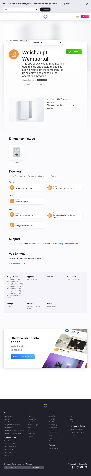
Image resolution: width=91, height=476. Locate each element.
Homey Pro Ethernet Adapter (12, 433)
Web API (51, 422)
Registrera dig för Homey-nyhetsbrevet (18, 464)
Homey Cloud (8, 416)
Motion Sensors (8, 441)
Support (30, 422)
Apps (6, 40)
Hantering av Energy (76, 429)
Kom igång (52, 416)
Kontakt (30, 436)
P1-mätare (73, 435)
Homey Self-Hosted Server (12, 425)
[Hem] (45, 17)
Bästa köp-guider (10, 438)
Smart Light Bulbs (9, 452)
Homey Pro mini (8, 422)
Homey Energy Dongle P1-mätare (14, 430)
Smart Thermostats (10, 446)
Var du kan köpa (33, 425)
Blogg (29, 427)
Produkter (7, 413)
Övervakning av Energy (77, 432)
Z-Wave (72, 416)
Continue (45, 10)
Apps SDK (52, 419)
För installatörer (54, 448)
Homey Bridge (8, 427)
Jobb (29, 416)
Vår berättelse (32, 419)
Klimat (9, 306)
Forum (51, 438)
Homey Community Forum (68, 244)
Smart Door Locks (9, 444)
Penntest (51, 441)
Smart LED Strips (9, 449)
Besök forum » (52, 306)
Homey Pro (7, 419)
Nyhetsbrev (31, 433)
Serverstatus (53, 427)
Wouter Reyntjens (73, 279)
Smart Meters (8, 455)
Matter (72, 422)
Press (29, 430)
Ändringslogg (53, 425)
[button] (20, 9)
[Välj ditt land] (77, 17)
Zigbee (72, 419)
